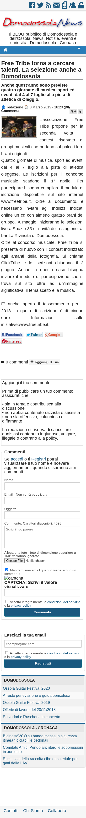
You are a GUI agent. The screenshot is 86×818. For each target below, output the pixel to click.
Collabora (57, 810)
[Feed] (49, 7)
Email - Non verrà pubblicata (25, 494)
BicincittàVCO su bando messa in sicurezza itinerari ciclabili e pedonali (40, 738)
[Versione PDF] (65, 7)
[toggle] (79, 52)
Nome (8, 480)
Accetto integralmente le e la (42, 603)
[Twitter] (40, 7)
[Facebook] (32, 7)
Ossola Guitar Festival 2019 (26, 703)
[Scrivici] (57, 7)
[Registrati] (73, 7)
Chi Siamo (33, 810)
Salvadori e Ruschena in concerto (31, 717)
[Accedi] (81, 7)
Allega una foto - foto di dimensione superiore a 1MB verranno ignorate (40, 554)
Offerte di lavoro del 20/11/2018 (29, 710)
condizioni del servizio (63, 602)
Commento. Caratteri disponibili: (32, 523)
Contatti (11, 810)
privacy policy (21, 605)
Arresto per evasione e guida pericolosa (36, 695)
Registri (38, 459)
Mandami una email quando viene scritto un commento (40, 571)
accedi (17, 459)
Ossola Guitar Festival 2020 (26, 688)
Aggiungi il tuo (46, 362)
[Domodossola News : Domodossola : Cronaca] (43, 30)
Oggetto (10, 509)
